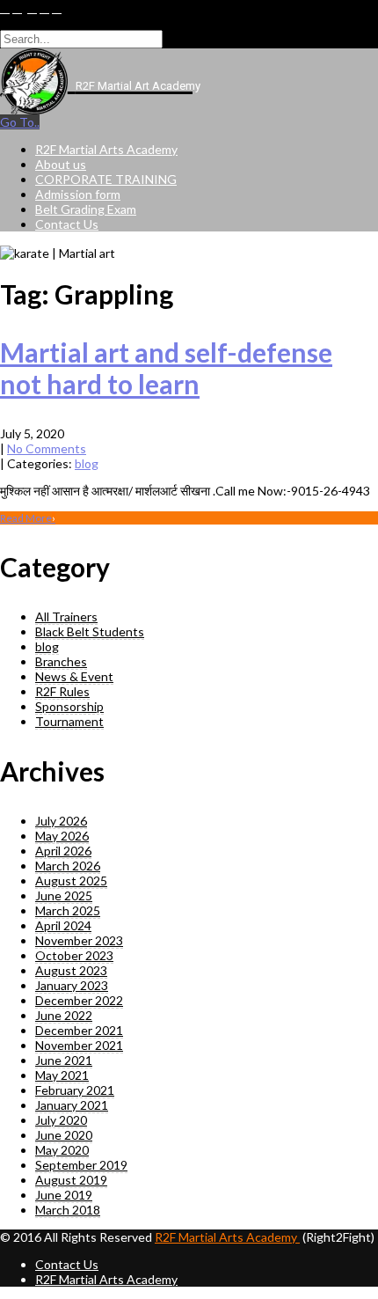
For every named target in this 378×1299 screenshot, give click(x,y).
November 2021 (79, 1045)
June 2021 (63, 1060)
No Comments (46, 448)
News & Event (74, 676)
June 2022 (63, 1015)
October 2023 (74, 955)
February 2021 (74, 1089)
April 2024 (63, 925)
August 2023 (71, 970)
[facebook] (5, 9)
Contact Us (66, 223)
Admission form (77, 194)
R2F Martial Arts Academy (106, 149)
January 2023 (71, 985)
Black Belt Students (89, 631)
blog (86, 463)
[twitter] (17, 9)
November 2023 (79, 940)
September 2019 (81, 1164)
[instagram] (57, 9)
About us (60, 164)
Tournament (69, 721)
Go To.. (20, 121)
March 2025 (67, 910)
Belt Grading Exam (85, 209)
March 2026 (67, 865)
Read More (27, 518)
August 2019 (71, 1179)
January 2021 (71, 1104)
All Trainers (66, 616)
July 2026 (61, 820)
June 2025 (63, 895)
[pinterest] (44, 9)
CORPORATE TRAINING (106, 179)
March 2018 (67, 1209)
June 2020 (63, 1134)
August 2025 (71, 880)
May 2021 (62, 1075)
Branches (61, 661)
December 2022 (79, 1000)
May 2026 (62, 835)
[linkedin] (32, 9)
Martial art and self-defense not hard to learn (166, 368)
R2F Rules (62, 691)
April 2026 (63, 850)
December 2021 (79, 1030)
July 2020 (61, 1119)
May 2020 (62, 1149)
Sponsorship (69, 706)
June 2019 (63, 1194)
